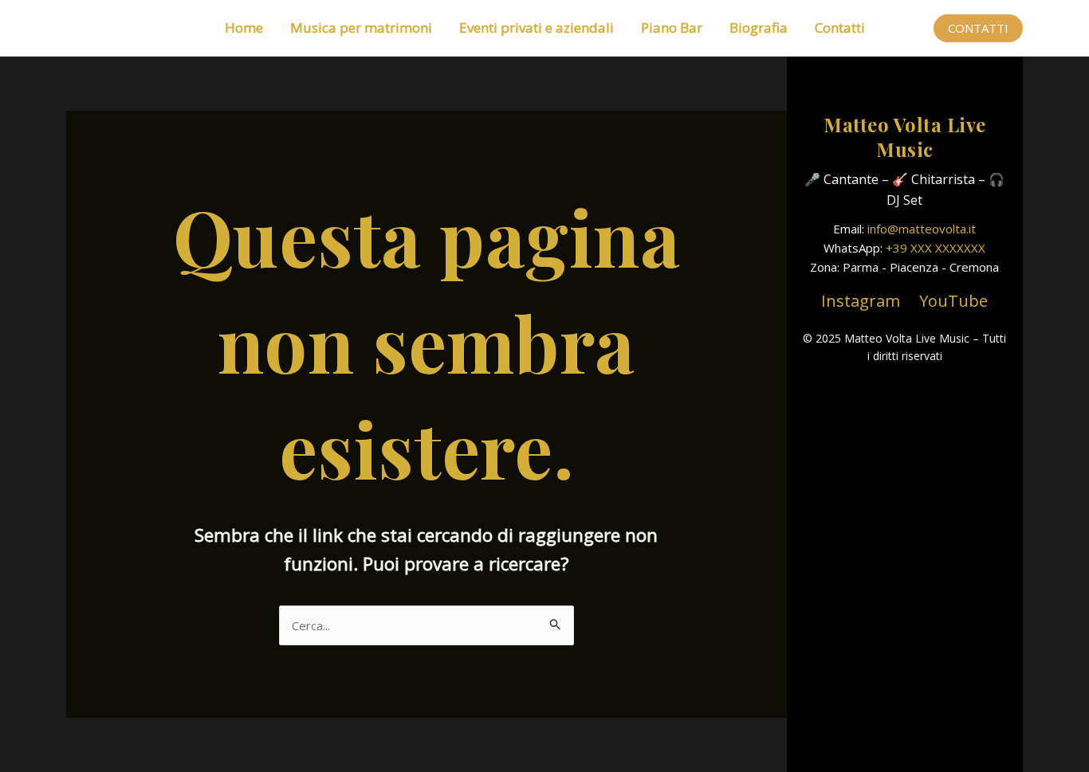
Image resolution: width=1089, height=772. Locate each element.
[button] (978, 28)
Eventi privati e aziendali (536, 27)
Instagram (860, 301)
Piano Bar (671, 27)
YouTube (953, 301)
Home (244, 27)
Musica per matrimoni (361, 27)
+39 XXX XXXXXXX (935, 248)
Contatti (840, 27)
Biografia (758, 27)
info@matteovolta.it (921, 229)
